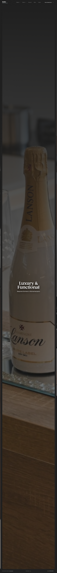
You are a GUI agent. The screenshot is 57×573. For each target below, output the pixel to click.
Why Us (35, 2)
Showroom (30, 2)
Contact (39, 2)
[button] (18, 2)
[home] (8, 2)
